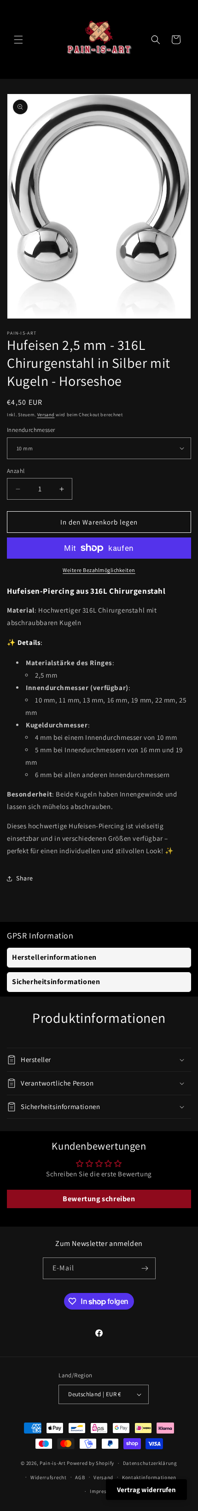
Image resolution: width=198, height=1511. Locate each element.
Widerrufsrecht (48, 1477)
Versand (46, 415)
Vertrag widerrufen (146, 1489)
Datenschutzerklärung (150, 1463)
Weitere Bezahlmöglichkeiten (99, 570)
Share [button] (24, 878)
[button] (18, 40)
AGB (80, 1477)
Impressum (103, 1491)
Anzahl (15, 471)
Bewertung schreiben (99, 1199)
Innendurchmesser (31, 430)
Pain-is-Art (53, 1463)
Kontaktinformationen (149, 1477)
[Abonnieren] (145, 1268)
